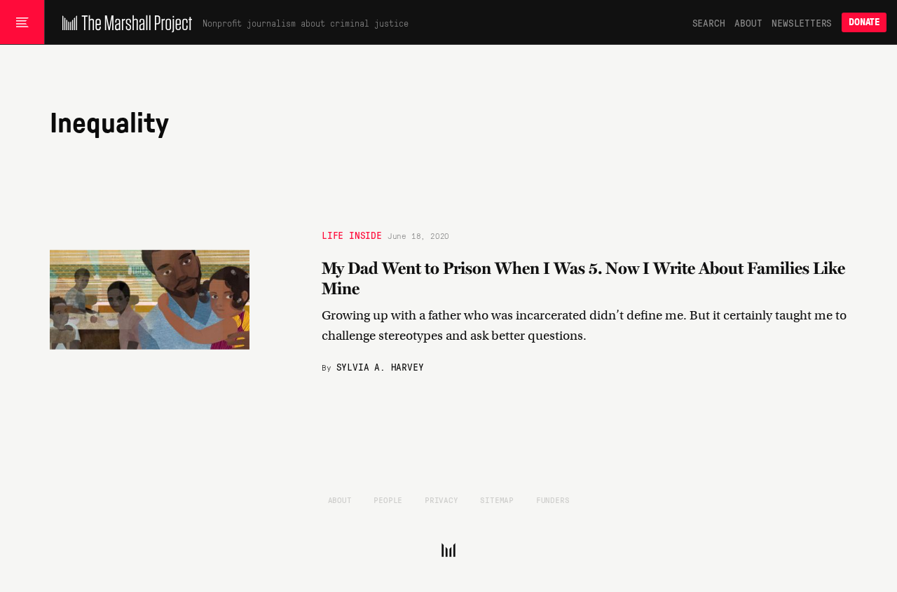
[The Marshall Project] (124, 22)
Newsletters (802, 22)
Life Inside (352, 234)
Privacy (441, 499)
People (388, 499)
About (748, 22)
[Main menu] (22, 22)
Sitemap (497, 499)
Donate (864, 22)
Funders (553, 499)
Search (708, 22)
